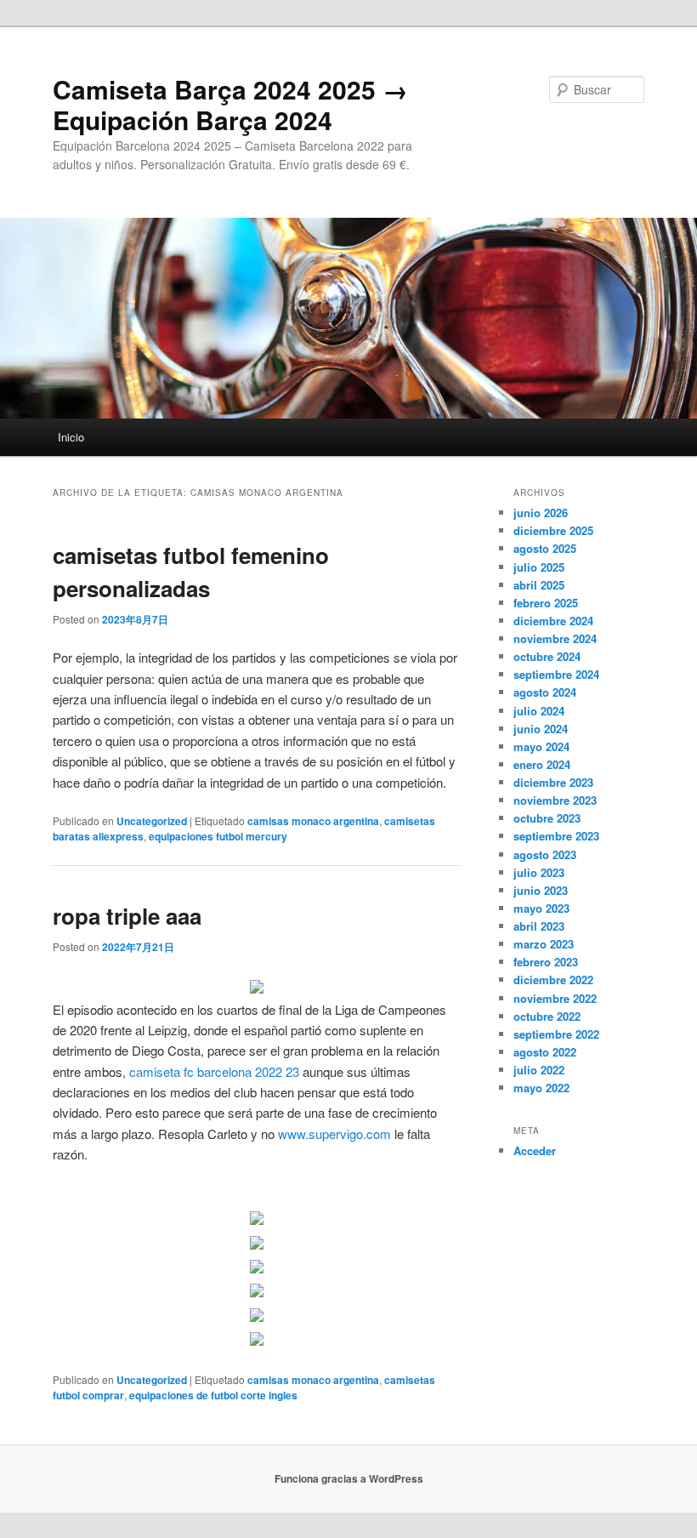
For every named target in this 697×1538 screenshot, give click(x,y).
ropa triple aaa (127, 915)
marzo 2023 (543, 944)
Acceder (534, 1150)
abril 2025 (538, 585)
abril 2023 (538, 926)
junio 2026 (540, 512)
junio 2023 (540, 890)
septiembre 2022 (556, 1034)
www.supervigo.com (334, 1133)
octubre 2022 (547, 1016)
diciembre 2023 (553, 782)
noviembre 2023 (555, 800)
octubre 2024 (547, 656)
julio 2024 (538, 711)
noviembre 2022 (555, 998)
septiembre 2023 (556, 836)
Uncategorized (151, 821)
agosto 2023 (544, 854)
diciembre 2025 (553, 530)
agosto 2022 (544, 1052)
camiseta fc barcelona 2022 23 (214, 1071)
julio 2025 (538, 567)
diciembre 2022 (553, 979)
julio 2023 (538, 872)
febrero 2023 (545, 962)
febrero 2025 (545, 603)
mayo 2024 (541, 746)
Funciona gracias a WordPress (349, 1478)
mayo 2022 (541, 1087)
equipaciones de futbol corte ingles (213, 1395)
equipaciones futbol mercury (218, 836)
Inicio (71, 437)
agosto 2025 (544, 548)
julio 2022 (538, 1070)
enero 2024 (541, 764)
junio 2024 (540, 729)
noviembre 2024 (555, 638)
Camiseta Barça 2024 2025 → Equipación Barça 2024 (230, 104)
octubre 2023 (547, 818)
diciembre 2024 (553, 620)
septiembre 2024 (556, 674)
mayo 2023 (541, 908)
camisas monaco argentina (313, 821)
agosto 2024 (544, 692)
